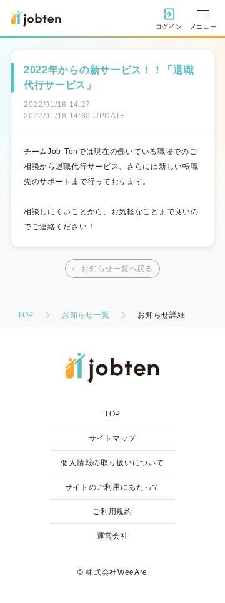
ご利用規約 (112, 511)
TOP (26, 315)
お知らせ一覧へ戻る (116, 268)
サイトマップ (112, 438)
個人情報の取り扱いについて (112, 462)
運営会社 (113, 536)
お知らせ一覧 (85, 315)
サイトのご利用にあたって (112, 487)
